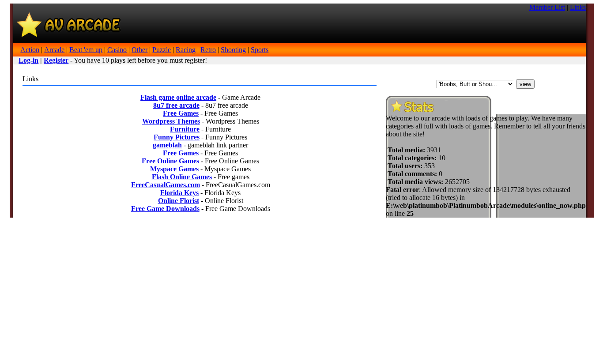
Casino (117, 49)
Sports (259, 49)
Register (56, 60)
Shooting (233, 49)
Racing (186, 49)
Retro (208, 49)
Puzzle (161, 49)
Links (578, 7)
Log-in (28, 60)
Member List (547, 7)
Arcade (54, 49)
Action (29, 49)
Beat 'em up (85, 49)
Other (139, 49)
